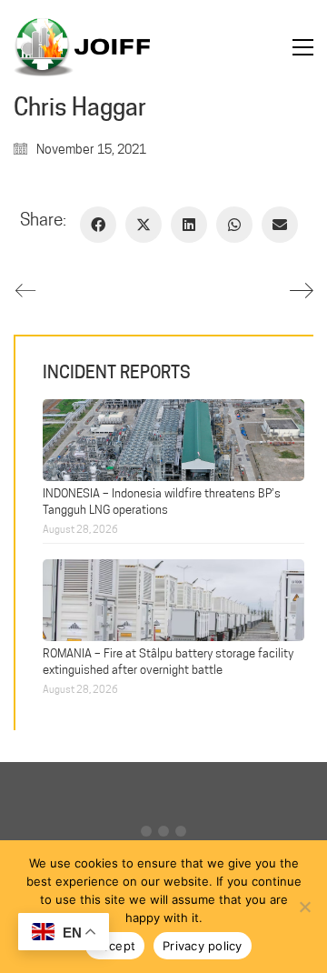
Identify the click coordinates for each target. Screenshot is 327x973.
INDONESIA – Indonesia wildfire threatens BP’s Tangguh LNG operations (162, 501)
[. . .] (163, 835)
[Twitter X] (143, 224)
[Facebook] (98, 224)
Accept (115, 945)
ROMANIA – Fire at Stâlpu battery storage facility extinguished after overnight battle (168, 661)
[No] (304, 907)
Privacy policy (203, 945)
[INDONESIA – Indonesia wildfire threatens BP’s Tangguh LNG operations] (173, 438)
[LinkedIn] (189, 224)
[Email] (280, 224)
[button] (302, 47)
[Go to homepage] (82, 47)
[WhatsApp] (234, 224)
